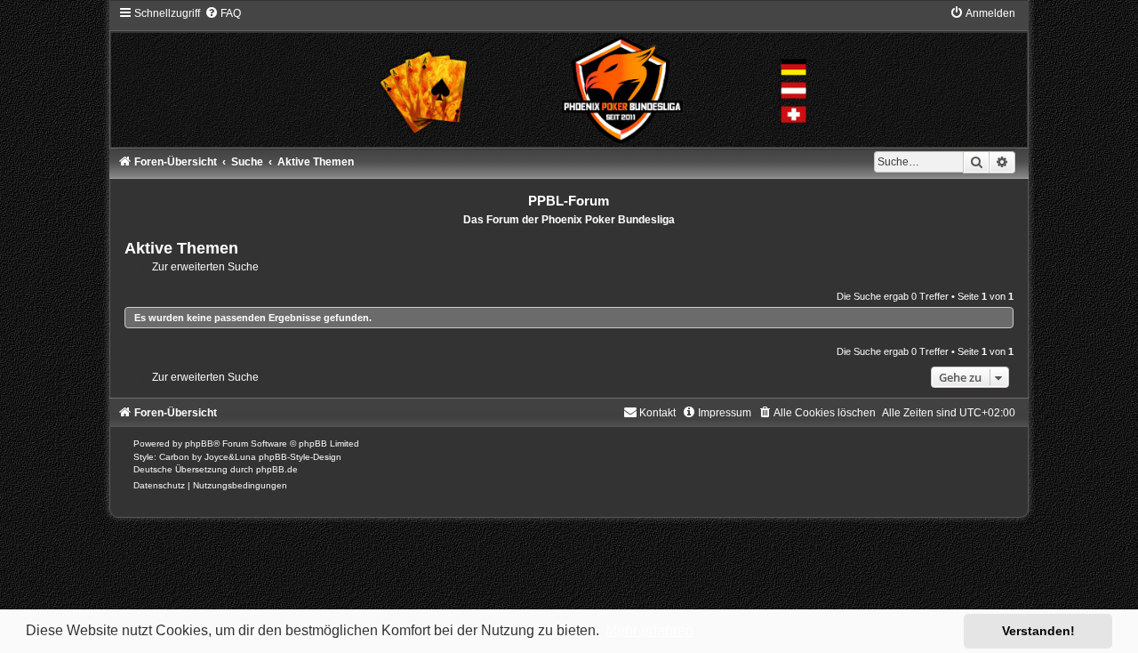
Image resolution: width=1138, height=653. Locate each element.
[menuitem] (222, 13)
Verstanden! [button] (1038, 631)
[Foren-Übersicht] (569, 76)
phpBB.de (277, 469)
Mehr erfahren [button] (649, 630)
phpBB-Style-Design (300, 457)
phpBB (199, 443)
